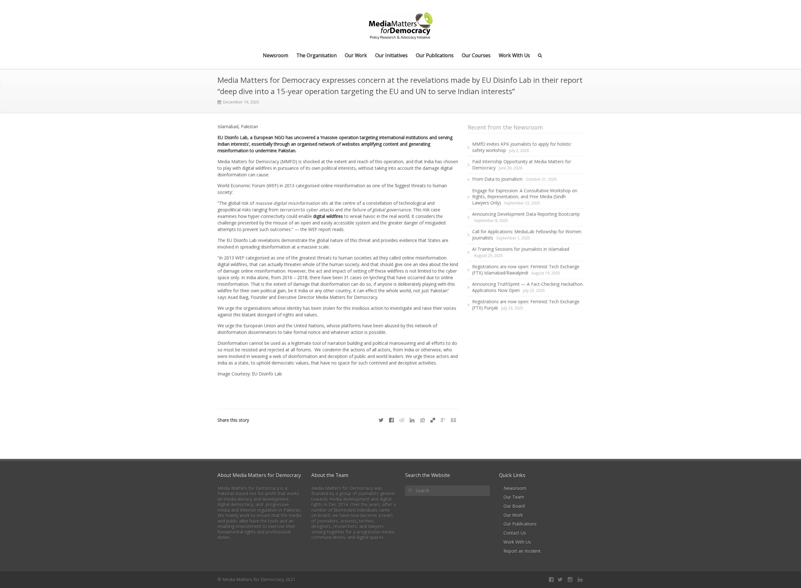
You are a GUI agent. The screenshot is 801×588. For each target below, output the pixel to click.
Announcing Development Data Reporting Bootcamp (526, 214)
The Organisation (316, 55)
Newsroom (275, 55)
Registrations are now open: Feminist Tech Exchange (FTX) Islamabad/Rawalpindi (525, 269)
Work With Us (514, 55)
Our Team (513, 497)
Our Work (356, 55)
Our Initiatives (391, 55)
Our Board (514, 506)
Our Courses (476, 55)
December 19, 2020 (241, 102)
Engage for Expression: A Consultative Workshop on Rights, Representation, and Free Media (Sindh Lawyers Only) (524, 197)
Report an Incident (522, 551)
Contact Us (514, 533)
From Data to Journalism (497, 179)
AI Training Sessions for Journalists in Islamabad (520, 249)
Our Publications (435, 55)
